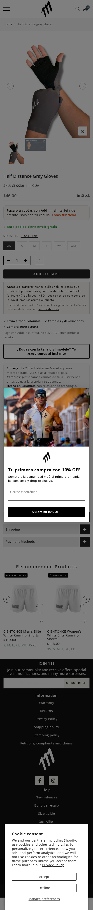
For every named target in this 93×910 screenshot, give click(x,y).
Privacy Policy (53, 865)
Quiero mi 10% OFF (46, 512)
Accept (44, 877)
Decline (44, 888)
